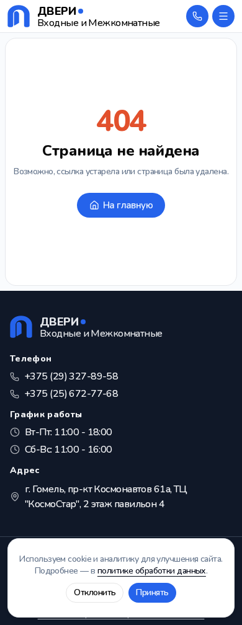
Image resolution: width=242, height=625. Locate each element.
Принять (152, 592)
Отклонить (94, 592)
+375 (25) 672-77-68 (71, 394)
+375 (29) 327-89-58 (71, 376)
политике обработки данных (151, 571)
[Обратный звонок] (197, 16)
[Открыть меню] (223, 16)
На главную (128, 205)
